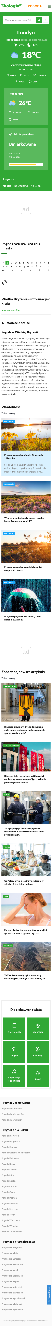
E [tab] (20, 262)
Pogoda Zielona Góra (11, 1232)
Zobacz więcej (8, 413)
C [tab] (11, 262)
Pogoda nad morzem (11, 1108)
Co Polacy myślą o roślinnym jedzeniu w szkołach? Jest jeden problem (23, 882)
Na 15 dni (36, 185)
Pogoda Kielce (8, 1164)
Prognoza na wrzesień (12, 1293)
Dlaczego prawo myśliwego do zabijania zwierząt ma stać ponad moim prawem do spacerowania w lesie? (24, 729)
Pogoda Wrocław (9, 1226)
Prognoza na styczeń (11, 1247)
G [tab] (28, 262)
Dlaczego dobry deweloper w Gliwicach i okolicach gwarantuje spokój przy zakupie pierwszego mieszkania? (25, 779)
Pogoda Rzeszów (9, 1203)
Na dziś (7, 185)
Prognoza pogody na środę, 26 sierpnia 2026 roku (23, 457)
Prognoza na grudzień (12, 1309)
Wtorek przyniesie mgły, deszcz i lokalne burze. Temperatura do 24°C (24, 519)
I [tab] (36, 262)
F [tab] (24, 262)
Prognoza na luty (9, 1253)
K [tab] (44, 262)
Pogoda (35, 6)
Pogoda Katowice (10, 1158)
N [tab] (11, 266)
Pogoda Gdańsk (9, 1147)
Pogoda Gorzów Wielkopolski (15, 1153)
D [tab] (16, 262)
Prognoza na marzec (11, 1259)
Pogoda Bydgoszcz (10, 1141)
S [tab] (32, 266)
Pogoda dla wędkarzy (11, 1120)
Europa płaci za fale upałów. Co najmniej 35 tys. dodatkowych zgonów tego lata (25, 932)
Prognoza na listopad (11, 1304)
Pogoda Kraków (9, 1169)
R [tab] (28, 266)
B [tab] (7, 262)
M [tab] (7, 266)
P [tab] (20, 266)
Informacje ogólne (10, 310)
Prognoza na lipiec (10, 1281)
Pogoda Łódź (7, 1175)
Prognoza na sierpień (11, 1287)
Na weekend (21, 185)
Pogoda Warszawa (10, 1220)
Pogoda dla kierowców (12, 1114)
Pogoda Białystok (10, 1136)
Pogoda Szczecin (9, 1209)
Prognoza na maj (9, 1270)
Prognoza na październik (13, 1298)
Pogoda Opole (8, 1192)
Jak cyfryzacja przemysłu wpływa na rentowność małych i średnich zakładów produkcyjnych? (24, 831)
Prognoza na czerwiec (12, 1276)
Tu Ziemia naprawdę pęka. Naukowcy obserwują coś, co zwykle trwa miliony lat (24, 977)
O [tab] (16, 266)
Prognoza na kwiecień (12, 1264)
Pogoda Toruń (8, 1215)
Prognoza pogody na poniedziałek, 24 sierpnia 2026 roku (23, 569)
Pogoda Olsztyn (9, 1186)
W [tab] (3, 270)
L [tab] (48, 262)
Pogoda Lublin (8, 1181)
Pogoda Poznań (9, 1198)
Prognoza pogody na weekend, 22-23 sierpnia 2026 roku (22, 618)
